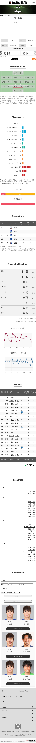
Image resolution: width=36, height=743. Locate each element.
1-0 (18, 410)
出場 (21, 223)
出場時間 (26, 392)
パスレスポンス (13, 143)
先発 (28, 223)
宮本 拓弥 (31, 556)
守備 (16, 171)
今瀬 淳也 (31, 510)
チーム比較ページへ (18, 596)
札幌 (12, 426)
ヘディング (12, 131)
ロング (14, 135)
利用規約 (4, 731)
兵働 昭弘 (31, 525)
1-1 (18, 397)
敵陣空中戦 (14, 147)
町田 (12, 439)
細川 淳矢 (31, 512)
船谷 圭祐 (31, 529)
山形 (12, 445)
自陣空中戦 (14, 167)
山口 (12, 442)
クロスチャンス (13, 155)
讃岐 (12, 432)
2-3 (18, 407)
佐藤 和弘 (31, 539)
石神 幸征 (31, 508)
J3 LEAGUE (4, 714)
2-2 (18, 439)
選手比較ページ (18, 628)
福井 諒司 (31, 517)
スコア (17, 392)
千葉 (12, 420)
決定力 (15, 123)
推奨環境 (9, 731)
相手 (11, 392)
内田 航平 (31, 537)
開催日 (6, 392)
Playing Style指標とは (8, 183)
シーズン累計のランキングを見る (25, 321)
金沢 (12, 404)
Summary (4, 717)
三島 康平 (31, 550)
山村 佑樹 (31, 554)
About (21, 702)
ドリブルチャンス (12, 151)
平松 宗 (32, 558)
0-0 (18, 404)
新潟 (15, 228)
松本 (12, 448)
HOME (1, 15)
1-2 (18, 413)
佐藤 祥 (32, 531)
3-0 (18, 417)
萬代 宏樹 (31, 548)
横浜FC (11, 436)
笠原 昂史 (31, 494)
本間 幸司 (31, 491)
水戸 (15, 231)
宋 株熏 (32, 514)
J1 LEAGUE (4, 707)
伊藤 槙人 (31, 506)
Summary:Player (6, 696)
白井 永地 (31, 535)
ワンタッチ (12, 127)
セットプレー (12, 139)
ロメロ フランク (29, 527)
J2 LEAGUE (4, 710)
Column (4, 702)
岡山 (12, 407)
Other (3, 721)
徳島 (12, 423)
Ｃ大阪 (11, 401)
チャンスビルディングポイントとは (25, 318)
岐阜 (12, 455)
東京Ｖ (11, 417)
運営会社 (25, 731)
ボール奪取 (14, 175)
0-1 (18, 401)
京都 (12, 397)
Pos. (32, 392)
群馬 (12, 410)
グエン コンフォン (29, 552)
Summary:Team (23, 691)
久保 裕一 (31, 560)
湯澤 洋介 (31, 533)
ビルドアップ (13, 163)
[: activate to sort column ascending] (5, 223)
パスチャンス (13, 159)
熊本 (12, 429)
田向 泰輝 (31, 502)
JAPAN (21, 696)
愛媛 (12, 413)
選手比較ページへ (18, 601)
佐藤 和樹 (31, 504)
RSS (34, 59)
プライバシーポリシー (17, 731)
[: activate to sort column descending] (2, 223)
